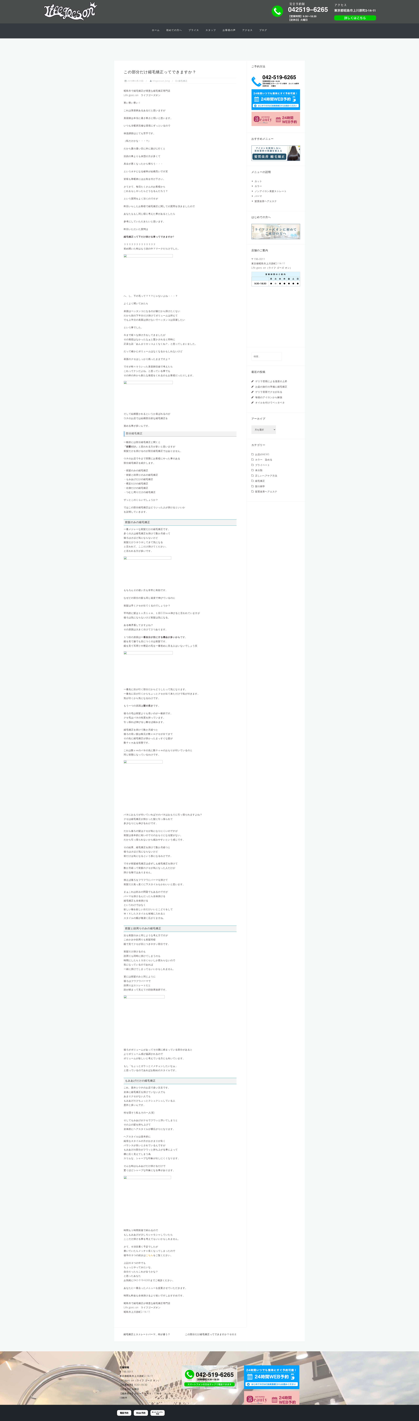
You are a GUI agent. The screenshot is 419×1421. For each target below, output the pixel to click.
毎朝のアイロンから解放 (268, 397)
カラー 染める (263, 459)
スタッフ (211, 30)
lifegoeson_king (161, 80)
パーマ (258, 196)
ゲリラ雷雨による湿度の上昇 (271, 381)
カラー (258, 186)
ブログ (263, 30)
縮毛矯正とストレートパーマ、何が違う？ (147, 1334)
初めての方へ (174, 30)
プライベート (262, 465)
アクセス (247, 30)
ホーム (156, 30)
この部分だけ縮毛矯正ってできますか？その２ (211, 1334)
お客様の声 (229, 30)
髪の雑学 (260, 486)
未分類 (259, 470)
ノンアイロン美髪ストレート (271, 191)
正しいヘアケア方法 (266, 475)
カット (258, 181)
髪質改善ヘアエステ (266, 201)
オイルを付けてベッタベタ (270, 402)
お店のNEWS (262, 454)
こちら (149, 1255)
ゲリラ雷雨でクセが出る (268, 391)
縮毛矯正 (183, 80)
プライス (194, 30)
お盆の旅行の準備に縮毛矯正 (271, 386)
